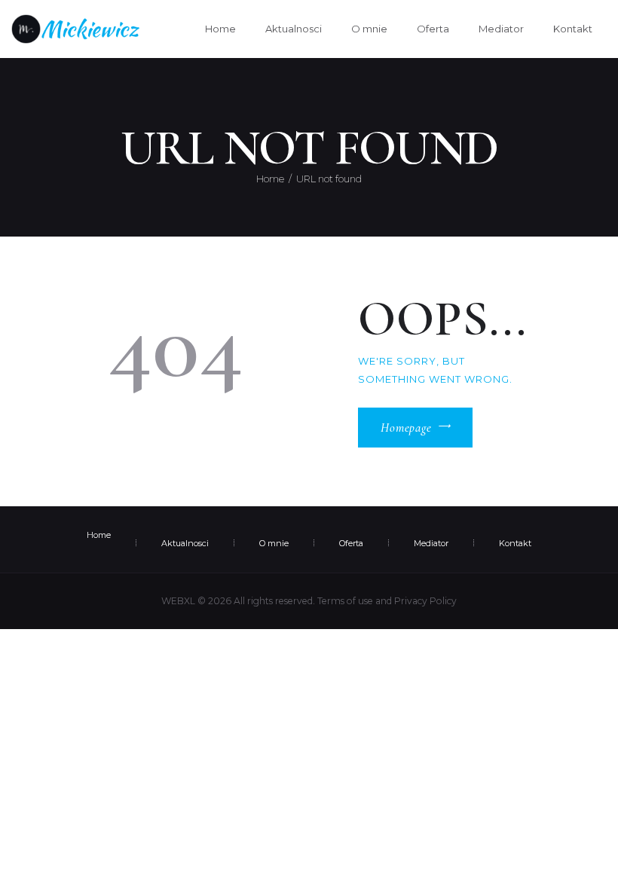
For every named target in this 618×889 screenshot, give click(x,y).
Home (270, 179)
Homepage (406, 427)
